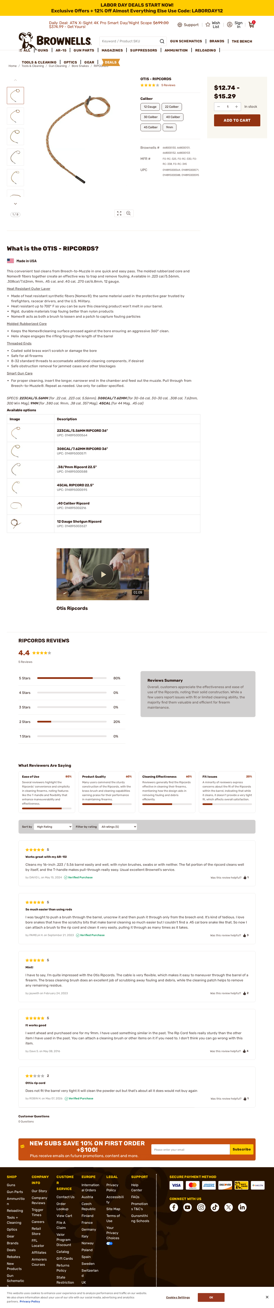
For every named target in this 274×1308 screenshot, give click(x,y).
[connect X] (228, 1207)
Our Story (39, 1191)
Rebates (13, 1257)
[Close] (267, 1297)
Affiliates (39, 1252)
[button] (235, 25)
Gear (10, 1236)
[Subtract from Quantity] (218, 106)
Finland (88, 1216)
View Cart (64, 1216)
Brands (13, 1243)
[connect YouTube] (187, 1207)
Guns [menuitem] (43, 50)
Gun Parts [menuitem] (84, 50)
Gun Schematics (15, 1281)
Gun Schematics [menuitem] (186, 41)
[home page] (55, 41)
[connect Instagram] (201, 1207)
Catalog (63, 1252)
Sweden (88, 1264)
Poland (87, 1250)
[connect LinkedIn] (242, 1207)
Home (13, 66)
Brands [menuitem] (217, 41)
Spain (86, 1257)
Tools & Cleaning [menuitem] (39, 62)
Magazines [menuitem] (112, 50)
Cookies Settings (178, 1297)
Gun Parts (15, 1192)
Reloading (15, 1211)
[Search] (162, 41)
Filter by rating (86, 826)
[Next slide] (15, 203)
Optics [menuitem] (70, 62)
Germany (89, 1229)
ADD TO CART (237, 120)
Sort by (27, 826)
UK (84, 1282)
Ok (211, 1297)
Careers (38, 1222)
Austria (87, 1197)
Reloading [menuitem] (205, 50)
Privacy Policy (30, 1301)
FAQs (135, 1197)
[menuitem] (26, 50)
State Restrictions (65, 1282)
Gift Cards (65, 1258)
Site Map (113, 1209)
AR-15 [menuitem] (61, 50)
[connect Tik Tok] (215, 1207)
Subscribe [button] (242, 1149)
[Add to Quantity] (236, 106)
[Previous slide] (15, 80)
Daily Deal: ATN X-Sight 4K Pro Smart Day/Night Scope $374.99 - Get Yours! (109, 25)
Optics (12, 1229)
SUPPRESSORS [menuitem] (143, 50)
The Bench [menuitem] (242, 41)
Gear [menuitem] (89, 62)
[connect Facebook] (174, 1207)
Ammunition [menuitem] (176, 50)
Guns (11, 1185)
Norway (88, 1243)
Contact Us (65, 1197)
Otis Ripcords (72, 608)
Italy (85, 1236)
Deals (11, 1250)
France (87, 1223)
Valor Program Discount (64, 1240)
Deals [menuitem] (111, 62)
